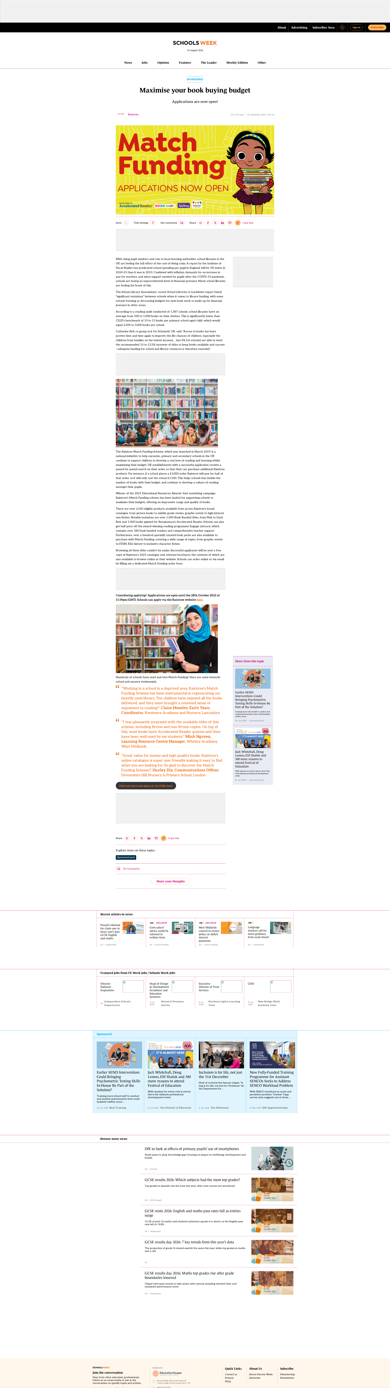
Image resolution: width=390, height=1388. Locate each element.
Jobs (145, 62)
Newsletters (287, 1378)
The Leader (209, 62)
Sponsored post (126, 857)
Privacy (229, 1378)
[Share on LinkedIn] (222, 223)
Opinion (163, 62)
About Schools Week (261, 1374)
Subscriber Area (323, 27)
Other (262, 62)
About (281, 27)
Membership (287, 1374)
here (200, 600)
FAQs (228, 1381)
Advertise (254, 1378)
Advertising (299, 27)
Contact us (231, 1374)
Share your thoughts (170, 881)
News (128, 62)
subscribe (377, 27)
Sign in (356, 27)
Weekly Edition (237, 62)
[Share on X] (215, 223)
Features (185, 62)
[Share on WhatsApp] (200, 223)
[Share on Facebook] (208, 223)
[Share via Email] (230, 223)
